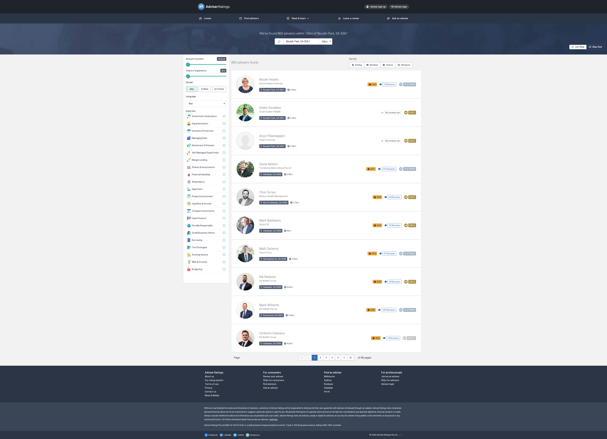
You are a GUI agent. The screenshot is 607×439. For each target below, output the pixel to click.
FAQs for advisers (390, 380)
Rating (358, 65)
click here (273, 419)
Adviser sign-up (378, 6)
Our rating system (214, 380)
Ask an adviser (400, 18)
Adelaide (328, 388)
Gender (189, 82)
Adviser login (400, 6)
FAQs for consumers (273, 380)
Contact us (210, 391)
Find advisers (251, 18)
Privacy (208, 388)
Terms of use (212, 384)
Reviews (373, 65)
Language (191, 96)
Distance (405, 65)
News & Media (212, 395)
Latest (207, 18)
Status (389, 65)
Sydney (327, 380)
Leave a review (351, 18)
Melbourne (329, 376)
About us (209, 376)
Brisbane (328, 384)
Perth (327, 391)
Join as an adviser (390, 376)
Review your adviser (273, 376)
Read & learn (299, 18)
